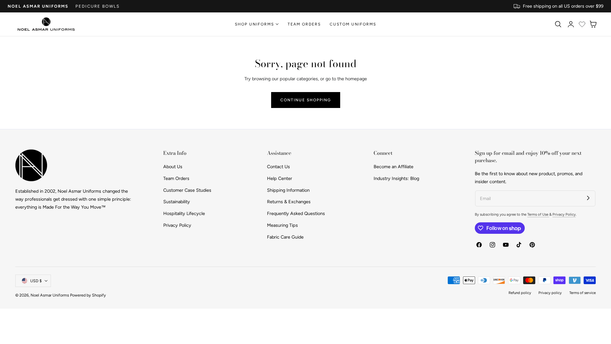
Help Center (279, 178)
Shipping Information (288, 190)
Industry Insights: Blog (396, 178)
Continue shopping (305, 99)
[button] (558, 24)
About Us (172, 166)
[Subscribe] (588, 197)
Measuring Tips (282, 225)
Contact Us (278, 166)
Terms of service (582, 292)
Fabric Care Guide (285, 237)
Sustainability (176, 201)
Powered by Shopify (88, 295)
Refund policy (520, 292)
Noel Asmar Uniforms (38, 6)
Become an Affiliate (393, 166)
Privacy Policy (177, 225)
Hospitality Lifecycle (184, 213)
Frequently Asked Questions (296, 213)
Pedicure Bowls (97, 6)
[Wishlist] (582, 24)
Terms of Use (538, 214)
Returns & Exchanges (289, 201)
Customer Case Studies (187, 190)
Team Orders (176, 178)
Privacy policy (550, 292)
